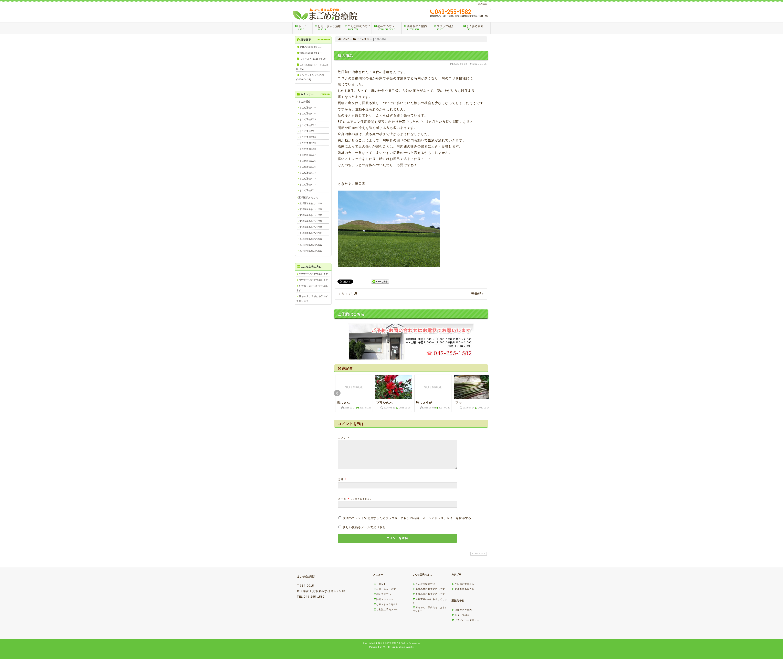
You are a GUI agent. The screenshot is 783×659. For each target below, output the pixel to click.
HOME (345, 39)
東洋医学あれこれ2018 (311, 209)
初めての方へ (386, 28)
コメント (344, 437)
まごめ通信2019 (308, 143)
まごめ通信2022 (308, 125)
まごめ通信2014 (308, 172)
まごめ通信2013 (308, 178)
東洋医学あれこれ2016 (311, 221)
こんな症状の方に (359, 28)
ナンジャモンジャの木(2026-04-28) (310, 77)
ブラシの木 (384, 402)
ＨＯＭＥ (381, 584)
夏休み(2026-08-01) (311, 46)
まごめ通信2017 (308, 155)
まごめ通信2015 (308, 166)
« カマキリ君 (347, 293)
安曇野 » (477, 293)
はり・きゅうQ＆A (386, 604)
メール (342, 498)
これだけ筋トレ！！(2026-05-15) (312, 67)
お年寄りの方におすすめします (312, 288)
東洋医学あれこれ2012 (311, 245)
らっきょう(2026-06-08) (313, 58)
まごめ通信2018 (308, 149)
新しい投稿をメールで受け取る (364, 527)
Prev (337, 393)
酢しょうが (424, 402)
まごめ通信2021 (308, 131)
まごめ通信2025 (308, 107)
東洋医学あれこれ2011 (311, 251)
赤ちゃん (343, 402)
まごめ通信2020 (308, 137)
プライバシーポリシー (467, 620)
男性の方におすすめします (313, 274)
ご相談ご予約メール (387, 609)
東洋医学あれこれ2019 (311, 203)
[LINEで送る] (380, 281)
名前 (341, 479)
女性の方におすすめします (313, 279)
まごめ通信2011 (308, 190)
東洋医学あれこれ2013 (311, 239)
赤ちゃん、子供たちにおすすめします (312, 298)
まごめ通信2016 (308, 161)
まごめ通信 (363, 39)
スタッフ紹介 (445, 28)
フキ (458, 402)
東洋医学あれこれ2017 (311, 215)
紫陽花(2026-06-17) (311, 52)
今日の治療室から (464, 584)
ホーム (302, 28)
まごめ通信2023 (308, 119)
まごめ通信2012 (308, 184)
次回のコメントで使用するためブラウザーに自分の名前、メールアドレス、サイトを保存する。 (408, 518)
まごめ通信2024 (308, 113)
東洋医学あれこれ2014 (311, 233)
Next (485, 393)
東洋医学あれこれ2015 (311, 227)
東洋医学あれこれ (308, 197)
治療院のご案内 (417, 28)
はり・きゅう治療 (329, 28)
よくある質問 (474, 28)
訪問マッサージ (385, 599)
